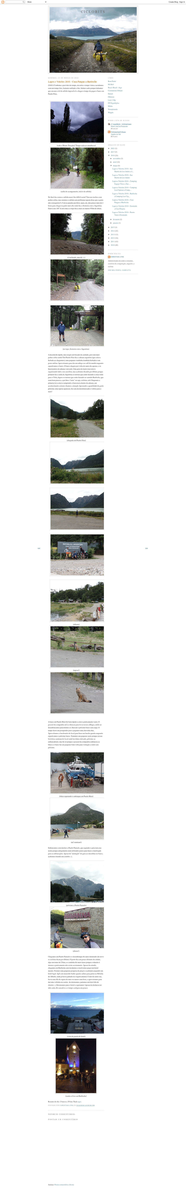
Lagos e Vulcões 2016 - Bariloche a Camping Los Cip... (124, 194)
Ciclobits (93, 11)
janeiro (116, 223)
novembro (117, 158)
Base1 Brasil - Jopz (115, 87)
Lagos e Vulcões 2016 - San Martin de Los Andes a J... (122, 170)
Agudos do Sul (116, 134)
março (115, 165)
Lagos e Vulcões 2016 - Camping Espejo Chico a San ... (124, 182)
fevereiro (116, 219)
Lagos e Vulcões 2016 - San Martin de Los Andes (122, 176)
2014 (113, 231)
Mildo (110, 106)
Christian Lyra (117, 257)
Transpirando (113, 109)
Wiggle (110, 112)
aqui (79, 1101)
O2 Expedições (113, 103)
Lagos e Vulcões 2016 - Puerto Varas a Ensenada (123, 213)
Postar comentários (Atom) (64, 1184)
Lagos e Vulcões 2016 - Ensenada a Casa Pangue (124, 207)
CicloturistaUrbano (118, 132)
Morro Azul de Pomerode (119, 126)
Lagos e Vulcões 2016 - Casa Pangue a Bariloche (122, 201)
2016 (113, 155)
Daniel (110, 93)
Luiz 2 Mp (112, 100)
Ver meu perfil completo (119, 270)
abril (115, 162)
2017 (113, 152)
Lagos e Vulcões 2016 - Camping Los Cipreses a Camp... (124, 188)
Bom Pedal (112, 81)
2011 (113, 241)
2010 (113, 245)
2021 (113, 148)
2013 (113, 234)
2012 (113, 238)
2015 (113, 227)
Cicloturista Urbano (115, 90)
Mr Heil (111, 84)
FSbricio (111, 97)
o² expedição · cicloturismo (121, 124)
